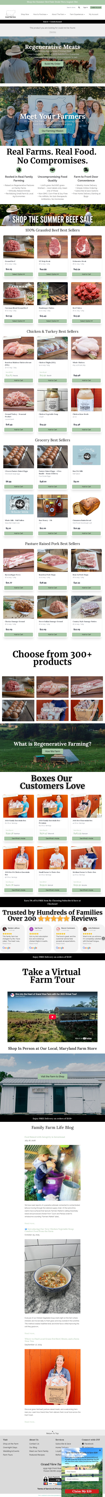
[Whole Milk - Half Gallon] (18, 506)
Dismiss (52, 32)
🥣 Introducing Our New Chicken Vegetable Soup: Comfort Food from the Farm (49, 1230)
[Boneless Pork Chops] (52, 560)
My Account (93, 14)
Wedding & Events (11, 1451)
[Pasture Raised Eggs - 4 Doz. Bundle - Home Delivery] (52, 456)
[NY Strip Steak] (52, 246)
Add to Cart (86, 274)
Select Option (17, 274)
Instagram (89, 1447)
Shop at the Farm (10, 1444)
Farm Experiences (77, 14)
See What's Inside (18, 838)
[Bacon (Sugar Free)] (18, 560)
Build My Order (52, 63)
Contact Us (34, 1444)
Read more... (30, 1223)
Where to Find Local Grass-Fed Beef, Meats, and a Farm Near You (52, 1340)
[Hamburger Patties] (52, 293)
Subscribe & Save (63, 1444)
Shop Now (25, 14)
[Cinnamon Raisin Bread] (86, 506)
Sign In (85, 7)
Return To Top (52, 1433)
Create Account (96, 7)
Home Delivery (62, 1447)
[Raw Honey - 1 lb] (52, 506)
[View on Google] (5, 929)
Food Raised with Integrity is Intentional (45, 1137)
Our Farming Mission (52, 130)
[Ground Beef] (18, 246)
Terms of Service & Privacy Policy (52, 1489)
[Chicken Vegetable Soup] (52, 399)
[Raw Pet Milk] (86, 456)
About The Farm (58, 14)
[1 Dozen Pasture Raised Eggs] (18, 456)
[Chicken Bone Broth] (86, 399)
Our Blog (33, 1447)
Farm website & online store (46, 1495)
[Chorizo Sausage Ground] (18, 607)
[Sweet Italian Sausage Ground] (52, 607)
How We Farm (52, 751)
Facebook (88, 1444)
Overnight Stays (10, 1447)
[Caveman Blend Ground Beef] (18, 293)
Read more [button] (7, 943)
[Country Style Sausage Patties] (86, 607)
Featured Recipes (37, 1455)
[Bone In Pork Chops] (86, 560)
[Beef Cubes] (86, 293)
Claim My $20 (81, 1491)
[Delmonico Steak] (86, 246)
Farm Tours (8, 1455)
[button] (1, 938)
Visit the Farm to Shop (52, 1076)
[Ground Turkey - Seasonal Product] (18, 399)
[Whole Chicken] (86, 348)
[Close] (100, 1450)
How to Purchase (40, 14)
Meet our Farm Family (38, 1451)
